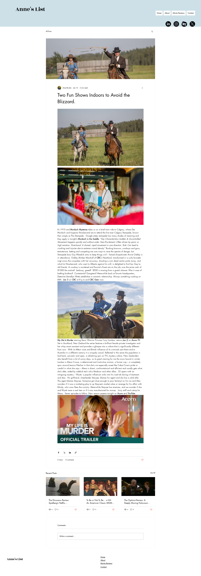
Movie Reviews (106, 563)
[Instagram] (176, 24)
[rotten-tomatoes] (184, 24)
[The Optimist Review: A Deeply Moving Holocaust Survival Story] (138, 486)
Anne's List (30, 9)
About (102, 560)
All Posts (49, 31)
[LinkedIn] (168, 24)
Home (102, 557)
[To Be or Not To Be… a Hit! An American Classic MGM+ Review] (100, 486)
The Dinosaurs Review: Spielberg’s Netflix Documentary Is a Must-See (61, 501)
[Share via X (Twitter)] (64, 452)
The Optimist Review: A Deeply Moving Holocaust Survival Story (135, 501)
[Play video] (100, 419)
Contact (103, 567)
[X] (192, 24)
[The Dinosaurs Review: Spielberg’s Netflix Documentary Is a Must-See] (63, 486)
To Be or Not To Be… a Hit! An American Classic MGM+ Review (100, 501)
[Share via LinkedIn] (70, 452)
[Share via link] (76, 452)
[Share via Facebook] (58, 452)
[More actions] (142, 87)
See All (152, 473)
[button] (152, 31)
